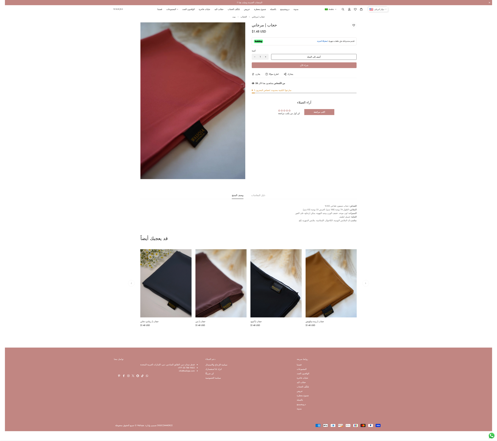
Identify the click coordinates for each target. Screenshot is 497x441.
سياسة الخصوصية (213, 377)
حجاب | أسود (256, 321)
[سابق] (131, 283)
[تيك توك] (142, 375)
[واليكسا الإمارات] (118, 9)
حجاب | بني (200, 321)
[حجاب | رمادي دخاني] (166, 283)
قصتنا (160, 9)
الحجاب (244, 16)
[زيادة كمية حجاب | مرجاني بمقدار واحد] (265, 57)
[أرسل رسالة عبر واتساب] (492, 436)
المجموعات (171, 9)
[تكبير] (240, 28)
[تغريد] (133, 375)
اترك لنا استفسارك (213, 369)
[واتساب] (147, 375)
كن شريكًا (209, 373)
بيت (234, 16)
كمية (254, 50)
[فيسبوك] (123, 375)
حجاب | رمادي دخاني (149, 321)
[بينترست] (119, 375)
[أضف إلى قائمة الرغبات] (354, 25)
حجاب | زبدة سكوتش (315, 321)
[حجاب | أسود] (276, 283)
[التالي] (365, 283)
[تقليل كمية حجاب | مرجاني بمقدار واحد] (255, 57)
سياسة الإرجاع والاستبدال (216, 364)
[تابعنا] (128, 375)
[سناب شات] (137, 375)
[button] (331, 9)
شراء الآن (304, 65)
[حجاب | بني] (221, 283)
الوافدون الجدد (188, 9)
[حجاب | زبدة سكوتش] (331, 283)
